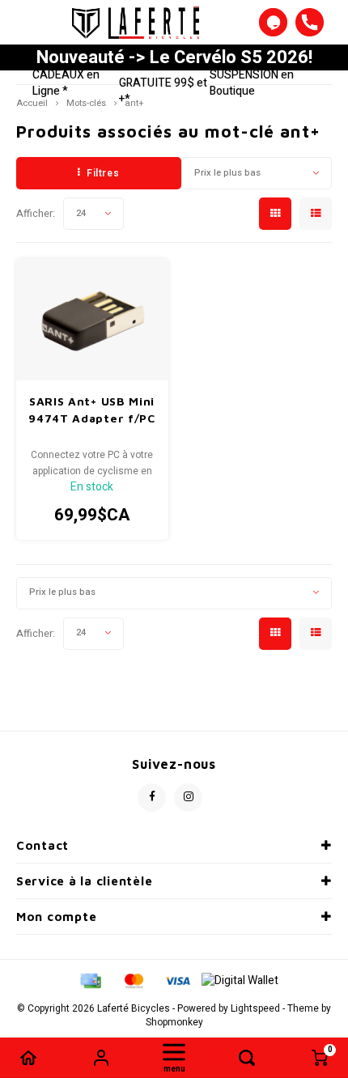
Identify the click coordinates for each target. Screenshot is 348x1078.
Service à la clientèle (84, 881)
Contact (42, 845)
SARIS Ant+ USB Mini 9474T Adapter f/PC (91, 409)
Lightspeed (255, 1009)
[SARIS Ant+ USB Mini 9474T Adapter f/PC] (92, 319)
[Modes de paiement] (90, 979)
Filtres (103, 173)
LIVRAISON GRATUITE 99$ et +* (163, 83)
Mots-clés (86, 103)
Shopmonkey (174, 1022)
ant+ (134, 103)
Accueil (32, 103)
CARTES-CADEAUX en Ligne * (74, 75)
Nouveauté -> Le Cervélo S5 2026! (174, 57)
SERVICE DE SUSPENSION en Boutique (258, 75)
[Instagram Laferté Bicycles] (188, 797)
